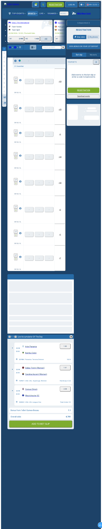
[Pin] (16, 83)
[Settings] (82, 4)
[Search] (63, 47)
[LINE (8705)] (10, 47)
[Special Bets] (15, 47)
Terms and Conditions (84, 68)
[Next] (15, 341)
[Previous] (9, 341)
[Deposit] (43, 4)
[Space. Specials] (20, 47)
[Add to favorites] (50, 22)
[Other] (33, 47)
